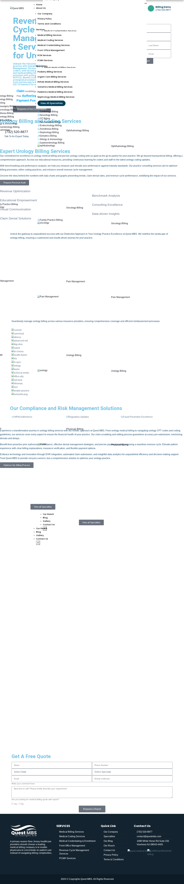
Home (39, 4)
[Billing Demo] (151, 8)
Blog (38, 531)
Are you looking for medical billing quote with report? (35, 799)
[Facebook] (23, 861)
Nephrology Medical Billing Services (56, 97)
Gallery (40, 535)
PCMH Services (45, 60)
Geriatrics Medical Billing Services (55, 86)
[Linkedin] (13, 861)
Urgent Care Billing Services (52, 76)
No (22, 804)
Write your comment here (23, 783)
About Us (41, 8)
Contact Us (42, 538)
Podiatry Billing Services (50, 71)
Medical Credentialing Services (54, 45)
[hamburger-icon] (145, 3)
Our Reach (41, 528)
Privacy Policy (45, 18)
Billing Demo (163, 7)
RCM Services (44, 55)
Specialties (41, 66)
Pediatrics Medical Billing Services (55, 91)
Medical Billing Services (50, 35)
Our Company (45, 13)
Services (40, 29)
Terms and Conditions (49, 23)
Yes (15, 804)
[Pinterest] (33, 861)
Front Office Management (51, 50)
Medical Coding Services (50, 40)
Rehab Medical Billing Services (53, 81)
